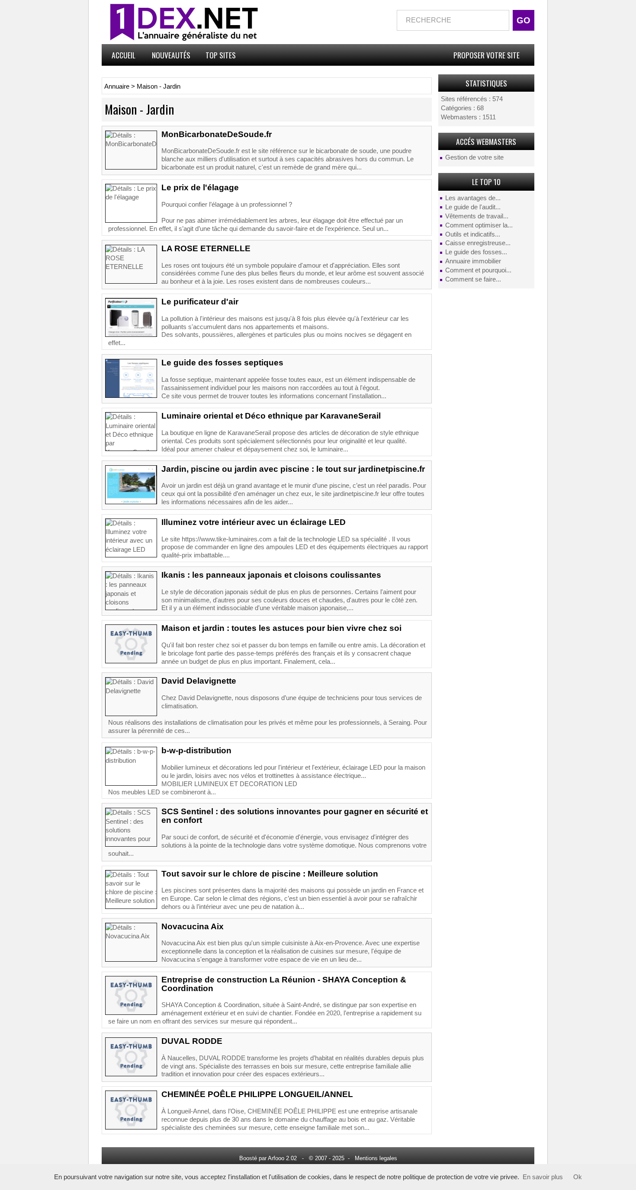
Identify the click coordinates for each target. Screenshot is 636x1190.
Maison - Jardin (158, 86)
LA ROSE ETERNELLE (206, 248)
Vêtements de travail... (476, 216)
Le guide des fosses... (476, 252)
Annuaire (116, 86)
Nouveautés (171, 55)
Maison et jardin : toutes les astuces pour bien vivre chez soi (281, 628)
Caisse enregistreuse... (478, 243)
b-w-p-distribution (196, 750)
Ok (577, 1177)
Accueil (123, 55)
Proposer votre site (486, 55)
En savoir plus (543, 1177)
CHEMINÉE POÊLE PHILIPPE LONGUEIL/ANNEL (257, 1094)
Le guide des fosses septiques (222, 362)
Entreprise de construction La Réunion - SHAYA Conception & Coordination (283, 984)
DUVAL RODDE (191, 1041)
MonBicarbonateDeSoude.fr (216, 134)
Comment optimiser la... (479, 225)
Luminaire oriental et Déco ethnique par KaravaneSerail (271, 415)
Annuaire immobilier (473, 261)
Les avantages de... (473, 198)
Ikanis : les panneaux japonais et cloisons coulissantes (271, 574)
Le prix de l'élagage (200, 187)
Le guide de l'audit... (473, 207)
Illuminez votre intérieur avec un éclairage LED (253, 522)
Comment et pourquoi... (478, 270)
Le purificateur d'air (199, 301)
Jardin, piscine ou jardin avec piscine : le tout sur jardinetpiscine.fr (293, 468)
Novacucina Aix (192, 926)
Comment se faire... (473, 279)
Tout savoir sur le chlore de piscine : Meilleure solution (269, 873)
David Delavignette (198, 680)
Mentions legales (376, 1158)
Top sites (221, 55)
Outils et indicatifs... (472, 234)
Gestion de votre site (474, 157)
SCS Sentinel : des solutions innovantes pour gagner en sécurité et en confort (294, 816)
